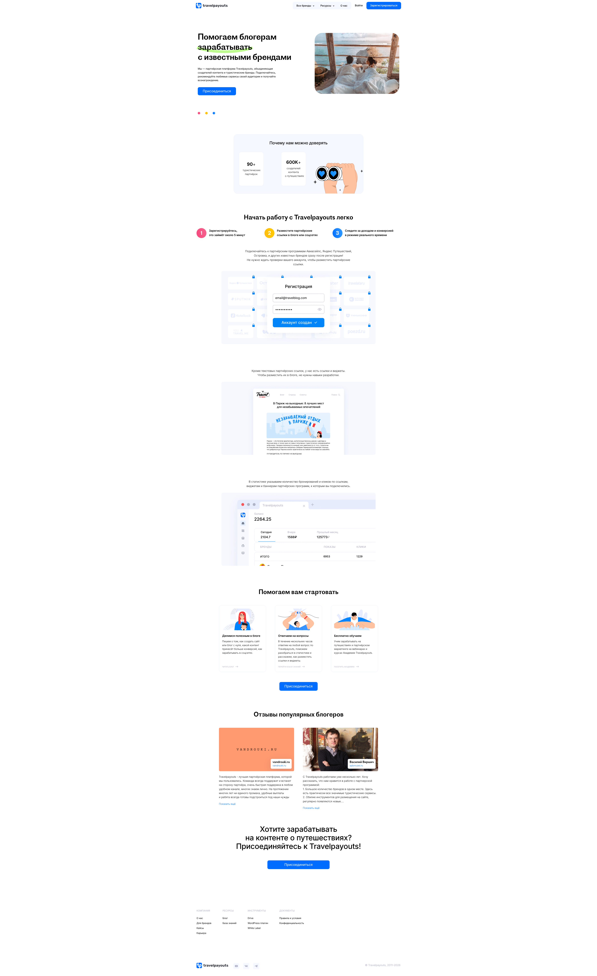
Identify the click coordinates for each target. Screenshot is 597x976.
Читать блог (228, 667)
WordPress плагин (258, 923)
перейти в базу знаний (289, 667)
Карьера (201, 933)
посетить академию (344, 667)
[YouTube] (236, 965)
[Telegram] (256, 965)
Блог (225, 918)
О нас (343, 5)
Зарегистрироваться (383, 5)
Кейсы (200, 928)
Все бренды (303, 5)
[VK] (246, 965)
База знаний (229, 923)
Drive (250, 918)
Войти (359, 5)
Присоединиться (217, 91)
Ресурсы (325, 5)
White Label (254, 928)
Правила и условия (290, 918)
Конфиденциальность (291, 923)
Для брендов (204, 923)
